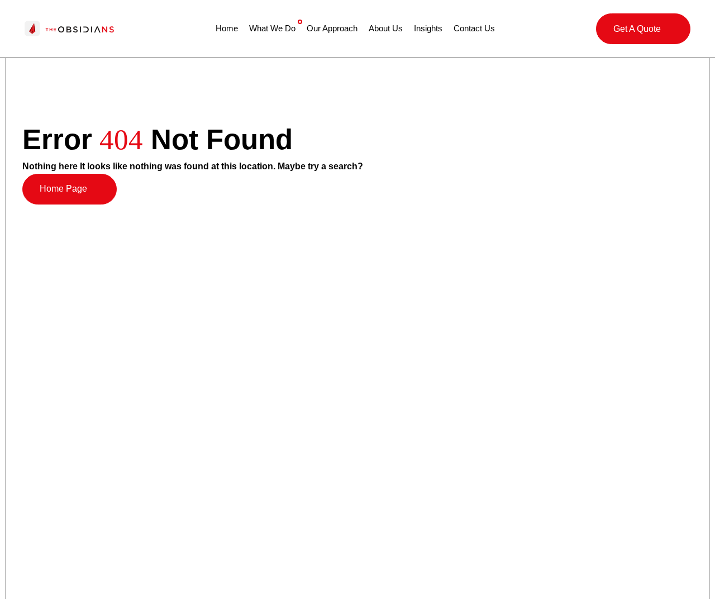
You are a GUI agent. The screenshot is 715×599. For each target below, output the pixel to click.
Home (227, 28)
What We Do (272, 28)
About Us (386, 28)
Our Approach (332, 28)
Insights (428, 28)
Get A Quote (637, 29)
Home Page (63, 188)
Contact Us (474, 28)
